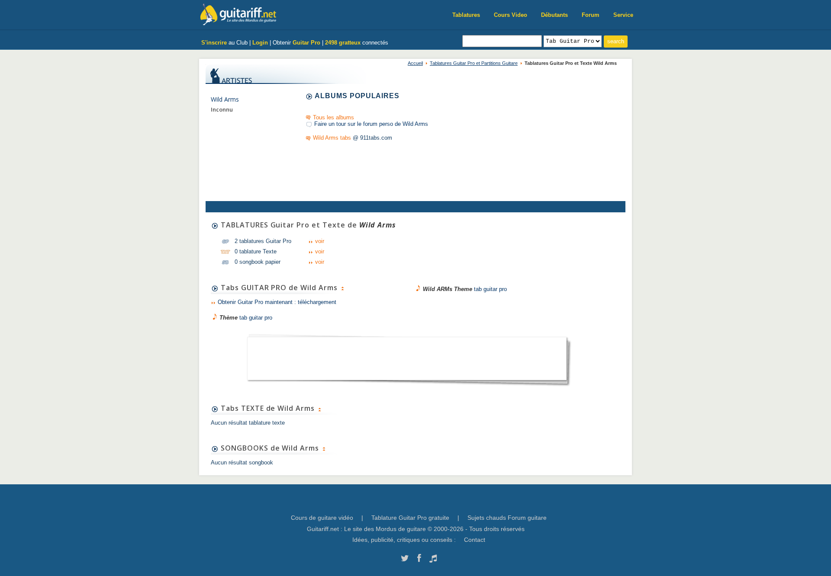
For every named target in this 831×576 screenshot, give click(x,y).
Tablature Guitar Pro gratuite (410, 517)
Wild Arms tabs (332, 137)
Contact (474, 539)
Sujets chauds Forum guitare (507, 517)
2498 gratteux (343, 42)
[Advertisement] (406, 355)
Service (623, 15)
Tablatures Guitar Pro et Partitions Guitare (474, 63)
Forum (590, 15)
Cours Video (510, 15)
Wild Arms (225, 99)
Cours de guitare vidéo (322, 517)
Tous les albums (333, 117)
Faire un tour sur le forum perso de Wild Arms (371, 124)
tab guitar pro (245, 317)
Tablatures (466, 15)
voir (319, 241)
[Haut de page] (342, 287)
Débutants (554, 15)
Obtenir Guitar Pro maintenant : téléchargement (277, 302)
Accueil (415, 63)
